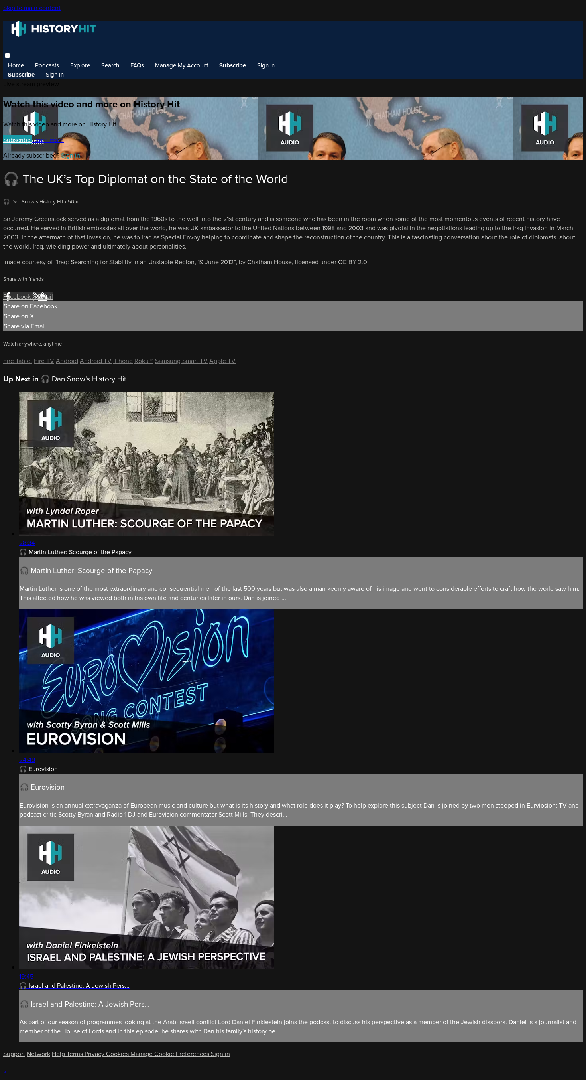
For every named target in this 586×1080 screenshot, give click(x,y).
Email (45, 296)
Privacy (95, 1053)
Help (59, 1053)
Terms (76, 1053)
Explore (81, 65)
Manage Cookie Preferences (170, 1053)
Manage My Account (181, 65)
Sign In (55, 74)
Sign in (266, 65)
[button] (7, 55)
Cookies (118, 1053)
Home (17, 65)
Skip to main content (32, 7)
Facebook (17, 296)
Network (38, 1053)
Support (14, 1053)
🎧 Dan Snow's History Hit (34, 201)
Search (111, 65)
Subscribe (17, 139)
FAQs (137, 65)
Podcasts (48, 65)
